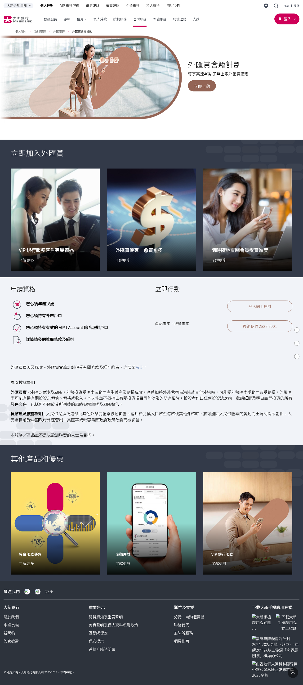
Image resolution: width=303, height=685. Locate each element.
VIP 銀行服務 (69, 5)
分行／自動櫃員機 (189, 617)
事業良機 (11, 625)
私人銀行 (153, 5)
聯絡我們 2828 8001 (260, 326)
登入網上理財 (260, 306)
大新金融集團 (17, 5)
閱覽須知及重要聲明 (106, 617)
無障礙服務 (183, 633)
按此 (139, 367)
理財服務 (40, 31)
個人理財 (46, 5)
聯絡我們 (181, 625)
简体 (296, 6)
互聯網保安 (98, 633)
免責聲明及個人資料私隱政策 (113, 625)
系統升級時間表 (102, 649)
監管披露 (11, 641)
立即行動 (202, 86)
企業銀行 (132, 5)
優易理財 (92, 5)
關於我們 (173, 5)
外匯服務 (59, 31)
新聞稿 (9, 633)
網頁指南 (181, 641)
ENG (286, 6)
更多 (49, 591)
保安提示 (96, 641)
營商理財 (112, 5)
